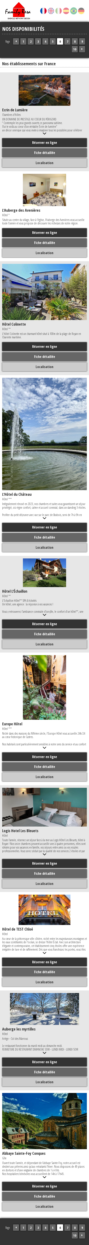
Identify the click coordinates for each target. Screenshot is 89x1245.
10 (74, 49)
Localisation (44, 162)
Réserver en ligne (44, 142)
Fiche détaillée (44, 152)
